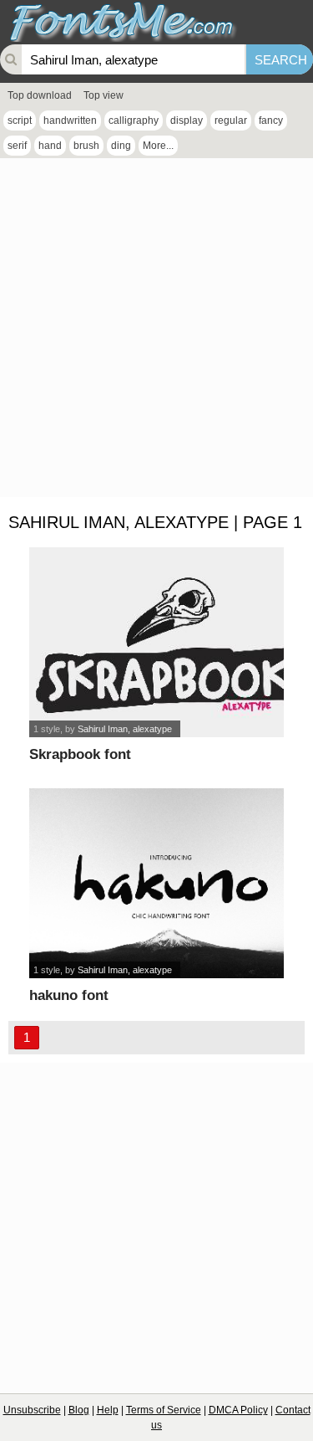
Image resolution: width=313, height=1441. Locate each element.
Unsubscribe (32, 1410)
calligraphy (134, 120)
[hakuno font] (156, 883)
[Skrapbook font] (156, 642)
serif (17, 145)
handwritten (70, 120)
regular (231, 120)
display (186, 120)
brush (86, 145)
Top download (40, 95)
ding (121, 145)
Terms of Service (163, 1410)
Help (108, 1410)
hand (50, 145)
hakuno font (69, 995)
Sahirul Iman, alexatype (125, 729)
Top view (103, 95)
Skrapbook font (80, 754)
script (20, 120)
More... (158, 145)
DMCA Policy (238, 1410)
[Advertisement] (156, 332)
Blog (78, 1410)
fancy (271, 120)
